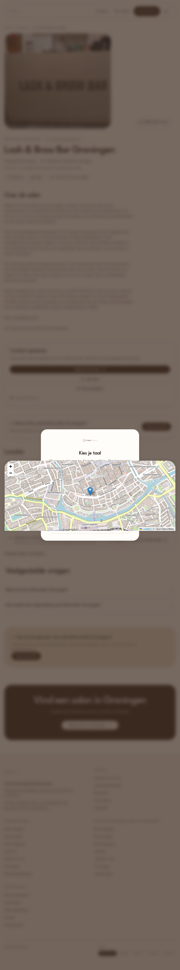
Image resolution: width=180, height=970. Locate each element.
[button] (90, 491)
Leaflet (146, 529)
